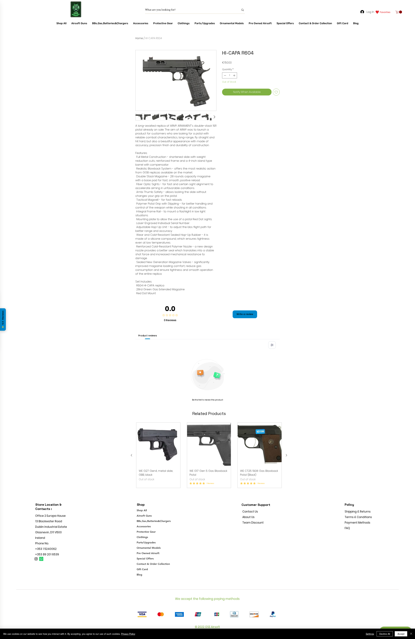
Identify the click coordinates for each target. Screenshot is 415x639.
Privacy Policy (128, 633)
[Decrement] (225, 75)
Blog (139, 574)
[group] (209, 455)
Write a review (245, 314)
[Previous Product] (131, 455)
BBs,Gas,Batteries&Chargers (154, 521)
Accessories (144, 526)
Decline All (384, 633)
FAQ (347, 528)
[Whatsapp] (41, 559)
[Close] (411, 633)
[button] (399, 12)
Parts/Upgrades (146, 542)
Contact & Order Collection (153, 563)
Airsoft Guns (144, 515)
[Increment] (234, 75)
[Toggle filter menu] (272, 345)
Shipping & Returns (358, 512)
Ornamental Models (149, 547)
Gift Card (142, 569)
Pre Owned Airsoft (148, 553)
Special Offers (145, 558)
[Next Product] (286, 455)
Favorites (385, 12)
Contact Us (250, 512)
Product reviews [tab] (147, 335)
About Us (248, 517)
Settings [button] (370, 633)
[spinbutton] (229, 75)
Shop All (142, 510)
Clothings (142, 537)
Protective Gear (146, 531)
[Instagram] (36, 559)
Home (139, 38)
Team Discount (253, 523)
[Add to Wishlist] (276, 92)
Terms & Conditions (358, 517)
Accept (400, 633)
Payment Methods (358, 523)
